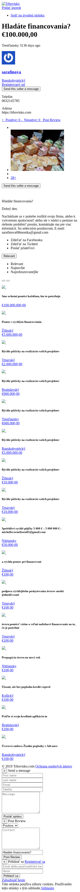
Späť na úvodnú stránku (27, 15)
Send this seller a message (21, 89)
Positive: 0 (11, 120)
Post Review (51, 120)
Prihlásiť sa (11, 875)
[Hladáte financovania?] (37, 170)
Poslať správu (13, 816)
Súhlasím (47, 888)
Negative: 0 (31, 120)
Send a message (19, 770)
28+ (13, 178)
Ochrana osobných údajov (53, 766)
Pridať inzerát (11, 8)
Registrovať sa (35, 861)
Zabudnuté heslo (13, 880)
